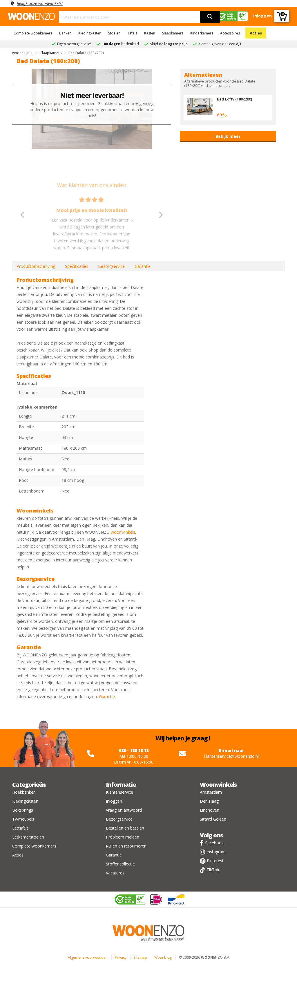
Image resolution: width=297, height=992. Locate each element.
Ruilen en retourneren (126, 846)
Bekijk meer (227, 136)
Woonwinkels (218, 784)
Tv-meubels (23, 819)
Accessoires (230, 33)
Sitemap (140, 957)
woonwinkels (123, 532)
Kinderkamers (201, 33)
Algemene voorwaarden (88, 957)
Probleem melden (122, 837)
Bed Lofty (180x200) (234, 99)
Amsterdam (211, 792)
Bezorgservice (111, 266)
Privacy (120, 957)
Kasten (149, 33)
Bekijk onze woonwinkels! (40, 3)
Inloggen (114, 801)
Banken (65, 33)
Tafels (132, 33)
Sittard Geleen (213, 819)
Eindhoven (209, 810)
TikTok (213, 869)
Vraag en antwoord (124, 810)
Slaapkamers (172, 33)
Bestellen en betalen (125, 828)
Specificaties (76, 266)
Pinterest (215, 860)
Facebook (214, 842)
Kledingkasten (89, 33)
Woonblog (163, 957)
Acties (256, 33)
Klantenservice (119, 792)
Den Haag (209, 801)
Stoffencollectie (120, 864)
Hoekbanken (24, 792)
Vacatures (115, 873)
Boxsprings (22, 810)
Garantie (143, 266)
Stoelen (114, 33)
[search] (210, 17)
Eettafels (20, 828)
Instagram (216, 851)
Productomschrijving (36, 266)
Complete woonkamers (33, 33)
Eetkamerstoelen (28, 837)
